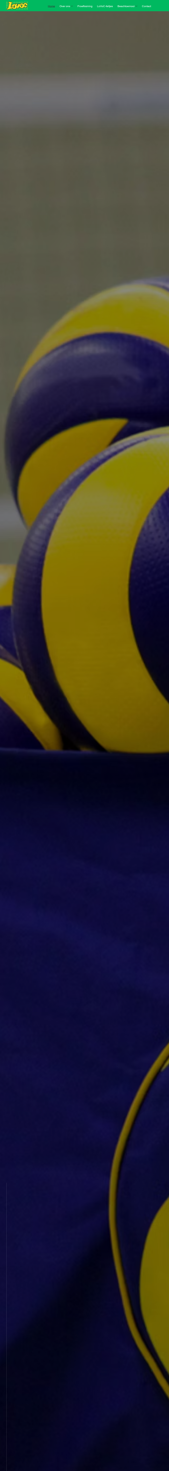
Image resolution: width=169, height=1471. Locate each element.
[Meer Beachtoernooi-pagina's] (136, 6)
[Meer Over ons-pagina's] (72, 6)
